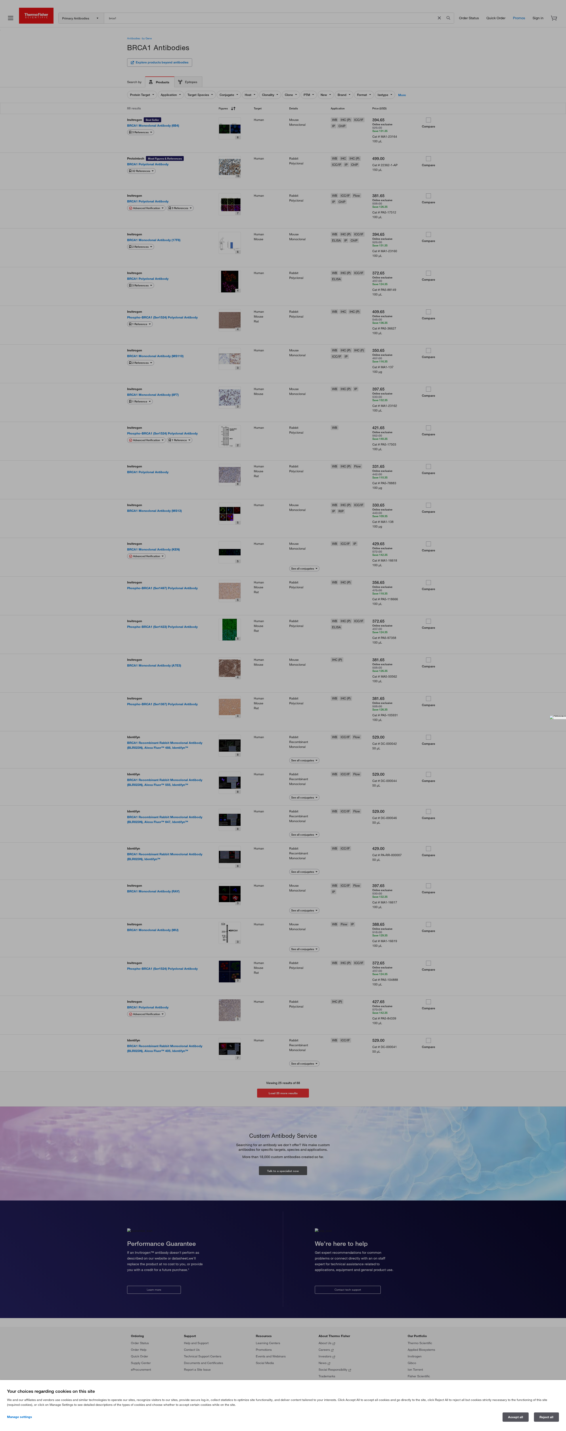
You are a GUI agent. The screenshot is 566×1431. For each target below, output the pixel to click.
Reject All (546, 1417)
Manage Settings (19, 1417)
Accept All (515, 1417)
